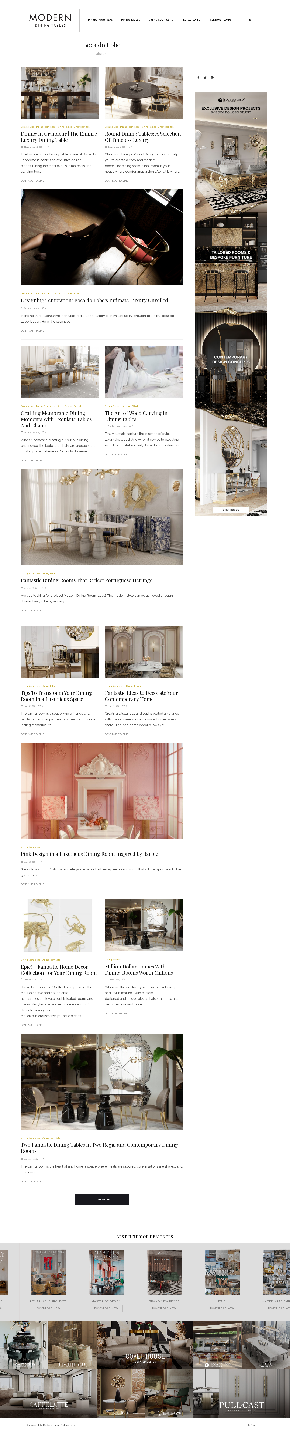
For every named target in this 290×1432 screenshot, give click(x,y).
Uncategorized (82, 127)
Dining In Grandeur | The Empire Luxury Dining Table (59, 137)
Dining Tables (130, 20)
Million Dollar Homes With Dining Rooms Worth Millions (139, 969)
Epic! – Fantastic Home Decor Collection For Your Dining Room (59, 970)
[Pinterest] (212, 77)
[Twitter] (205, 77)
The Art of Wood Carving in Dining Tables (136, 416)
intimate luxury (44, 293)
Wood (135, 406)
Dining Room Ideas (100, 20)
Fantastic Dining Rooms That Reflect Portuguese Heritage (87, 580)
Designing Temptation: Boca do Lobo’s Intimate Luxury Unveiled (94, 300)
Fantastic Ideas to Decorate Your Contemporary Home (141, 696)
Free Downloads (220, 20)
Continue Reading (32, 181)
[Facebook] (198, 77)
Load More (102, 1199)
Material (125, 406)
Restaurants (191, 20)
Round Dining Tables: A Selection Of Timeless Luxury (143, 137)
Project (58, 293)
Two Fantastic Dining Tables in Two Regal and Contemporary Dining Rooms (99, 1148)
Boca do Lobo (27, 127)
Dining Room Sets (161, 20)
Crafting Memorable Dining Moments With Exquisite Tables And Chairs (56, 419)
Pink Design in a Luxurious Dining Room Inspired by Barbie (89, 854)
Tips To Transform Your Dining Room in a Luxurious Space (56, 696)
